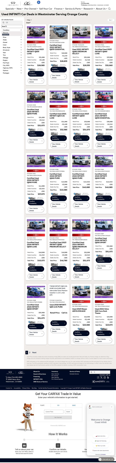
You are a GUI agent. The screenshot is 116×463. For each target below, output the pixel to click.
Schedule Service (74, 374)
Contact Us (9, 388)
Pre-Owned (55, 375)
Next (34, 352)
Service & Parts (75, 371)
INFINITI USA (38, 379)
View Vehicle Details (33, 81)
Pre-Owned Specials (57, 379)
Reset (4, 26)
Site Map (34, 388)
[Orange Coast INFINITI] (20, 3)
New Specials (55, 377)
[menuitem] (12, 33)
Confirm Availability (33, 74)
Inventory (55, 371)
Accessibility (17, 388)
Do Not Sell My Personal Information (48, 388)
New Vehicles (55, 374)
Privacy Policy (26, 388)
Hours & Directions (39, 374)
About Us (36, 371)
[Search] (3, 22)
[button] (38, 2)
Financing (36, 376)
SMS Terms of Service (40, 382)
